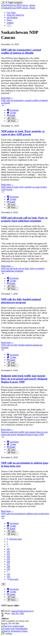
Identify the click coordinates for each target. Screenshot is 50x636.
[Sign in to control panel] (12, 626)
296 (8, 561)
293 (8, 554)
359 (8, 577)
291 (8, 549)
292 (8, 551)
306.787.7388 (17, 613)
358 (8, 574)
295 (8, 559)
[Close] (3, 584)
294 (8, 556)
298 (8, 566)
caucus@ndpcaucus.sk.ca (22, 611)
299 (8, 569)
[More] (9, 25)
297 (8, 564)
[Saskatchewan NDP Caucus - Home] (18, 6)
